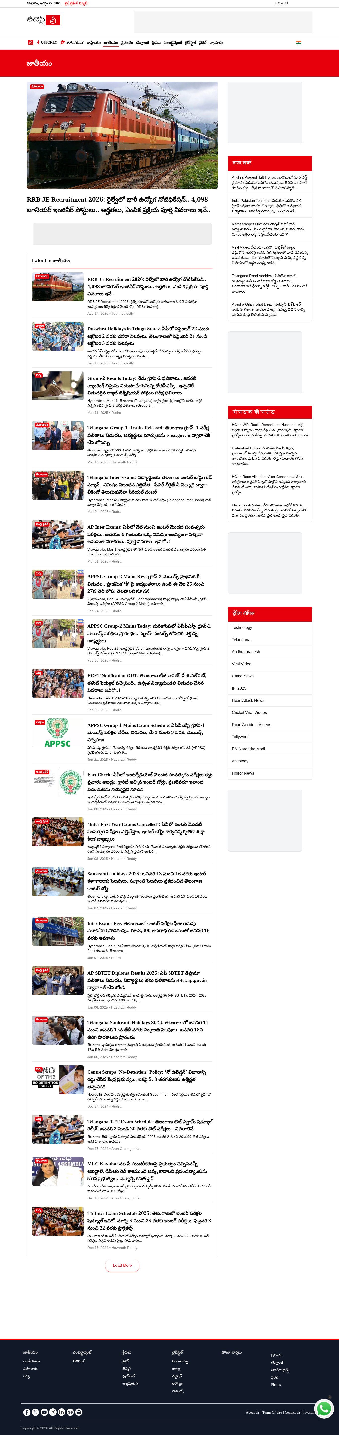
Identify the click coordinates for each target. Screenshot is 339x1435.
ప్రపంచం (127, 43)
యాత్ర (176, 1369)
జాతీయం (111, 43)
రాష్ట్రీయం (94, 43)
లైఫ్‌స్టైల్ (190, 43)
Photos (276, 1385)
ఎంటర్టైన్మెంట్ (173, 43)
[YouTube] (44, 1412)
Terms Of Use (272, 1413)
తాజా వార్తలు (232, 1353)
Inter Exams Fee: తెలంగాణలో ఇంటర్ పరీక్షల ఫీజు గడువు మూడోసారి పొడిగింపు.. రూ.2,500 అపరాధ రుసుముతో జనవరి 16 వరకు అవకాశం (148, 932)
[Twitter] (35, 1412)
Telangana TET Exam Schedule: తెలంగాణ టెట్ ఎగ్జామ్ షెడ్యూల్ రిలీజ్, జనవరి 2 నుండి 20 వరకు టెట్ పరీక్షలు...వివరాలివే (149, 1126)
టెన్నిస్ (126, 1369)
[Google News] (70, 1412)
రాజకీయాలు (31, 1362)
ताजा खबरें (242, 164)
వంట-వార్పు (180, 1362)
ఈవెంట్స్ (178, 1391)
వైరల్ (203, 43)
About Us (252, 1413)
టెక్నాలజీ (142, 43)
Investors (309, 1413)
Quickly (49, 43)
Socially (75, 43)
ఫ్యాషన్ (177, 1376)
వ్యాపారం (216, 43)
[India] (298, 43)
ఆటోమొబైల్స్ (280, 1370)
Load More (122, 1265)
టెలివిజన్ (79, 1362)
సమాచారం (30, 1369)
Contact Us (292, 1413)
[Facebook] (27, 1412)
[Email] (79, 1412)
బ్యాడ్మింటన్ (130, 1384)
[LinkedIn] (61, 1412)
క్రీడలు (156, 43)
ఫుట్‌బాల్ (128, 1376)
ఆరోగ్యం (177, 1384)
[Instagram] (53, 1412)
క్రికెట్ (125, 1362)
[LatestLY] (43, 24)
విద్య (26, 1376)
